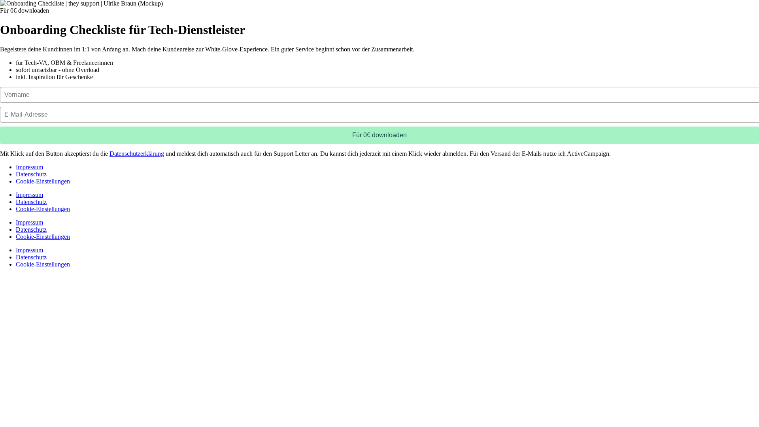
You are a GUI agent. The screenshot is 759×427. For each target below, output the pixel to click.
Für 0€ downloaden (379, 135)
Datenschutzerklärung (137, 153)
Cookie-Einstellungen (43, 181)
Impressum (29, 167)
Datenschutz (31, 174)
